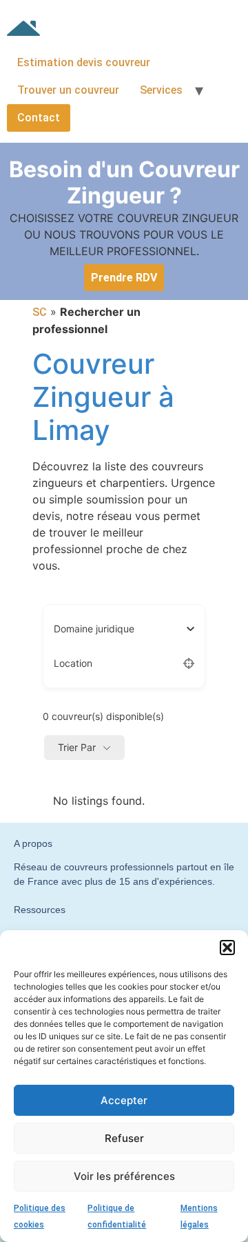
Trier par (77, 747)
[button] (227, 947)
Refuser (124, 1138)
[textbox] (94, 629)
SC (39, 312)
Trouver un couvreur (68, 90)
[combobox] (119, 629)
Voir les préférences (124, 1176)
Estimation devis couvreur (83, 62)
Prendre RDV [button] (124, 277)
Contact (38, 117)
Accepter (124, 1100)
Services (161, 90)
